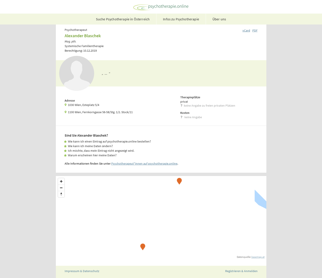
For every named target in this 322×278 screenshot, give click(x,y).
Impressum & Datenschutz (82, 271)
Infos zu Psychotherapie (181, 19)
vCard (246, 30)
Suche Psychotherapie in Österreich (123, 19)
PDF (255, 30)
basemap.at (258, 257)
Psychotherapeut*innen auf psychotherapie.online (144, 163)
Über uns (219, 19)
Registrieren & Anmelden (241, 271)
